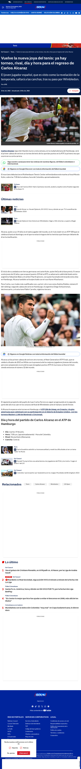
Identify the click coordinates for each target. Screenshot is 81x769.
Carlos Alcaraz (7, 151)
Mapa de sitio (29, 736)
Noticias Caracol (13, 721)
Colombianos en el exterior (14, 605)
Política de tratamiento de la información (58, 727)
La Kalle (10, 729)
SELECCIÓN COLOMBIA (52, 13)
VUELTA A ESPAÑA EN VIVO (20, 13)
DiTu (9, 734)
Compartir (75, 91)
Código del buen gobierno (32, 729)
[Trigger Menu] (3, 7)
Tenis (12, 52)
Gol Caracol (28, 1)
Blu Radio (10, 726)
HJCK (9, 731)
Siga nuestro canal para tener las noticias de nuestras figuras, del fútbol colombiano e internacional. (41, 163)
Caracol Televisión (13, 723)
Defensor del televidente (32, 723)
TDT (26, 726)
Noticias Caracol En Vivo (55, 1)
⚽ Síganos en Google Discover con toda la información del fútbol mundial (36, 169)
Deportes (15, 748)
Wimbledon (54, 484)
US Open (67, 484)
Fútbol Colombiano (11, 586)
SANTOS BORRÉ (36, 13)
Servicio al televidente (32, 721)
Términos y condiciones (57, 732)
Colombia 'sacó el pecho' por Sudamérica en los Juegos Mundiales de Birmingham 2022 (48, 473)
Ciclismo (17, 184)
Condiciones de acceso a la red (59, 721)
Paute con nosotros (31, 739)
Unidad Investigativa (40, 1)
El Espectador (12, 736)
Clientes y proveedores (32, 734)
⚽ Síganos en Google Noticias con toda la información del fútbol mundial (36, 354)
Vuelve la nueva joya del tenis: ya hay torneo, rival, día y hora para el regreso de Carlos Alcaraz (44, 52)
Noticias (25, 748)
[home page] (9, 2)
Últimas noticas (17, 1)
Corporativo (54, 735)
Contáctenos (29, 731)
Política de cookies (55, 730)
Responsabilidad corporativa (58, 723)
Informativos (69, 1)
